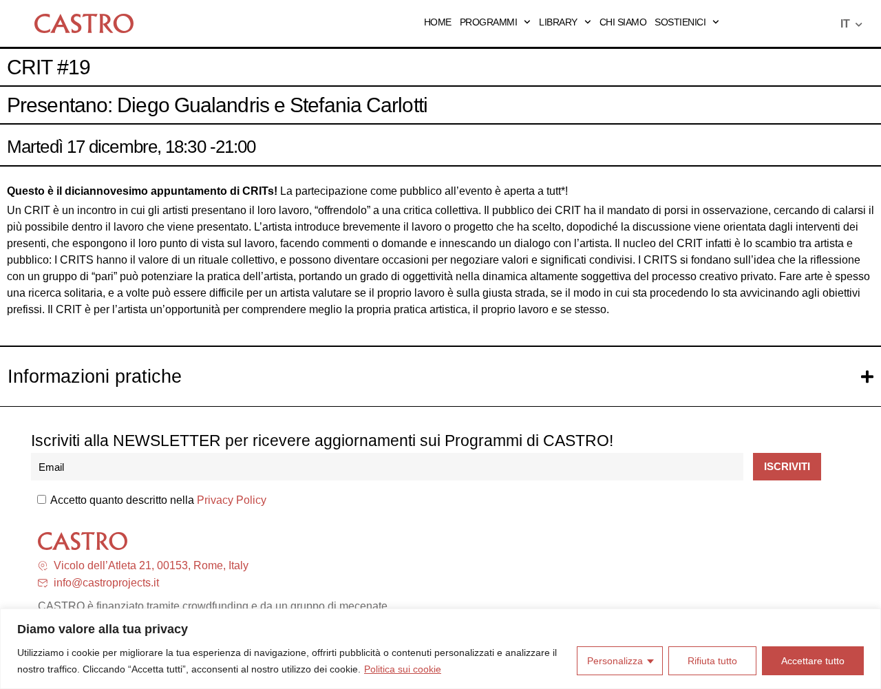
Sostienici (680, 22)
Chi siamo (623, 22)
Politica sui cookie (402, 669)
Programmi (489, 22)
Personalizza (615, 660)
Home (438, 22)
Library (558, 22)
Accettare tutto (813, 660)
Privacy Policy (231, 500)
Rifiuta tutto (712, 660)
